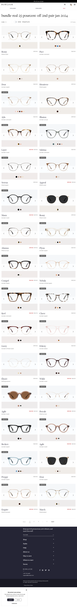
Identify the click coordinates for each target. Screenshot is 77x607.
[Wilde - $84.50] (57, 364)
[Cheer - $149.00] (57, 299)
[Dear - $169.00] (20, 70)
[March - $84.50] (57, 495)
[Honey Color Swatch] (58, 308)
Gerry (4, 346)
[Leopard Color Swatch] (20, 79)
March (42, 509)
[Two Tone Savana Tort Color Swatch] (18, 308)
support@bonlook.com (28, 575)
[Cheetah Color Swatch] (55, 46)
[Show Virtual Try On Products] (15, 22)
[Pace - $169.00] (57, 37)
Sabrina (42, 150)
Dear (4, 84)
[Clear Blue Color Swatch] (58, 46)
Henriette (43, 84)
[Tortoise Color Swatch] (60, 144)
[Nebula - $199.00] (57, 266)
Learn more (20, 595)
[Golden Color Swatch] (55, 242)
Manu (4, 215)
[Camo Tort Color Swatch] (18, 144)
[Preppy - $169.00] (20, 462)
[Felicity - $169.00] (57, 331)
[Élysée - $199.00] (20, 364)
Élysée (4, 379)
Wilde (42, 379)
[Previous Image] (3, 37)
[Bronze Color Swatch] (21, 177)
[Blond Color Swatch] (15, 111)
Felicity (42, 346)
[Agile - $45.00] (20, 397)
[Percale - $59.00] (57, 397)
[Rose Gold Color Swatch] (58, 79)
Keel (4, 313)
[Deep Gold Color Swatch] (20, 46)
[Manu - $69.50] (20, 200)
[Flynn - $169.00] (57, 233)
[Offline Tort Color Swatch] (21, 438)
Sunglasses (38, 8)
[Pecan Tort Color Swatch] (22, 111)
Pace (41, 51)
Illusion (42, 117)
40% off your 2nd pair (38, 1)
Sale (64, 8)
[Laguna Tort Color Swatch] (60, 242)
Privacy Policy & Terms (28, 585)
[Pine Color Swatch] (53, 144)
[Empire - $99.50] (20, 495)
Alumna (5, 248)
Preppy (5, 477)
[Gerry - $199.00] (20, 331)
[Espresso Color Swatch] (60, 46)
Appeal (42, 182)
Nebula (42, 280)
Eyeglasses (13, 8)
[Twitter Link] (46, 570)
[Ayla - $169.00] (20, 102)
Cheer (42, 313)
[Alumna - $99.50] (20, 233)
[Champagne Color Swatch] (58, 177)
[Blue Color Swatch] (16, 471)
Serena (5, 182)
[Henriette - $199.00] (57, 70)
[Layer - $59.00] (20, 135)
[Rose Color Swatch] (21, 144)
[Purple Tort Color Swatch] (17, 111)
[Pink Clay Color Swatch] (56, 340)
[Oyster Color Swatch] (22, 79)
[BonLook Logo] (7, 4)
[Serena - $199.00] (20, 168)
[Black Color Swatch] (16, 177)
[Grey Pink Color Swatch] (58, 144)
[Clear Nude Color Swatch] (17, 79)
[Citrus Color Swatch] (56, 275)
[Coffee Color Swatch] (18, 406)
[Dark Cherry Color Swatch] (56, 373)
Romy (4, 51)
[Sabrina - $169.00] (57, 135)
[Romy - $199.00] (20, 37)
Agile (4, 411)
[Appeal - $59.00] (57, 168)
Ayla (3, 117)
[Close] (26, 590)
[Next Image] (35, 37)
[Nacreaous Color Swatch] (55, 144)
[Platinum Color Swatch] (58, 504)
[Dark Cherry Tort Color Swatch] (58, 275)
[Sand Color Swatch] (21, 275)
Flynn (42, 248)
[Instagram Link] (42, 570)
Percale (42, 411)
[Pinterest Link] (49, 570)
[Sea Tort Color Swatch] (18, 275)
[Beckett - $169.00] (20, 429)
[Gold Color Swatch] (23, 177)
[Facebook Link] (39, 570)
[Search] (64, 4)
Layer (4, 150)
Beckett (5, 444)
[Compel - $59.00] (20, 266)
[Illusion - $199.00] (57, 102)
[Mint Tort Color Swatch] (55, 308)
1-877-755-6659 (26, 573)
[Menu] (74, 4)
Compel (5, 280)
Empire (5, 509)
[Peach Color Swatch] (24, 111)
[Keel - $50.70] (20, 299)
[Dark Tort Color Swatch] (21, 471)
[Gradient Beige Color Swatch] (21, 242)
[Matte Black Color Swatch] (21, 340)
